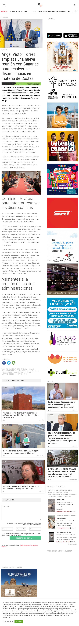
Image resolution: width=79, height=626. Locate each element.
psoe (25, 374)
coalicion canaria (8, 371)
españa (36, 371)
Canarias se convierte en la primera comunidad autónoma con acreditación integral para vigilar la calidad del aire (21, 415)
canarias (24, 369)
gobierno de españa (16, 374)
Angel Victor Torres (13, 369)
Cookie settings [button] (8, 621)
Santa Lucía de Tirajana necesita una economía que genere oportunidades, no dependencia (61, 404)
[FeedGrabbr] (62, 544)
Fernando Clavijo (19, 372)
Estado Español (7, 372)
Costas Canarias (27, 371)
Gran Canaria (40, 455)
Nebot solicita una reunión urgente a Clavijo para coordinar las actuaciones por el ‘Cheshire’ (20, 452)
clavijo (31, 369)
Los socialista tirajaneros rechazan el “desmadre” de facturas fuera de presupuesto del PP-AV (22, 487)
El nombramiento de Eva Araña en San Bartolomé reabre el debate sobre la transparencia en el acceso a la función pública (62, 472)
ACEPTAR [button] (19, 621)
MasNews (41, 491)
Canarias (5, 17)
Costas (17, 371)
